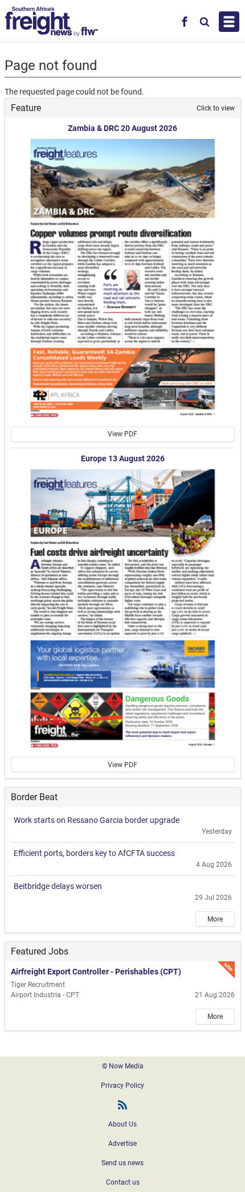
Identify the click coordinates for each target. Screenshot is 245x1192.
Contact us (123, 1182)
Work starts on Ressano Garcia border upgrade (96, 820)
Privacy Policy (122, 1085)
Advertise (122, 1144)
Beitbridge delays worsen (58, 886)
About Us (122, 1124)
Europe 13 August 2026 (123, 458)
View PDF (122, 434)
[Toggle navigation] (229, 21)
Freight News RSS (122, 1105)
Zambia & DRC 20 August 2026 (122, 128)
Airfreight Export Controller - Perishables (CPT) (96, 971)
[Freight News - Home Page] (51, 21)
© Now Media (123, 1066)
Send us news (122, 1163)
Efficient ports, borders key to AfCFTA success (94, 853)
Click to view (216, 108)
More (215, 919)
